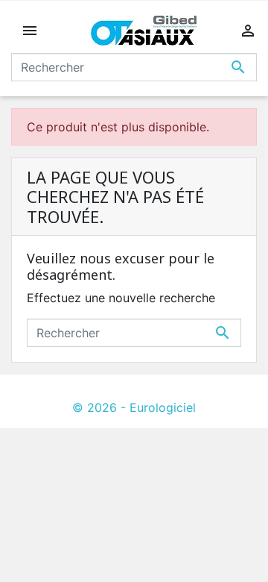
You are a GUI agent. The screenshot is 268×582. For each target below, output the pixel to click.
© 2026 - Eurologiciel (134, 407)
